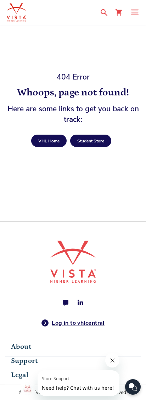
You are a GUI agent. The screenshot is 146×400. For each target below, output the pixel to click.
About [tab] (21, 347)
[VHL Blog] (65, 303)
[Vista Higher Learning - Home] (49, 12)
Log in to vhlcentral (78, 323)
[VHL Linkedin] (80, 303)
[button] (106, 12)
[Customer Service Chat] (133, 387)
